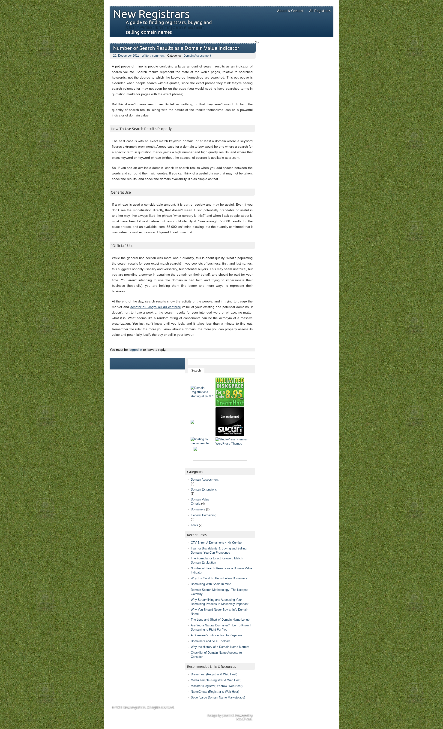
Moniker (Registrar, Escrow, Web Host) (216, 686)
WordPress (244, 719)
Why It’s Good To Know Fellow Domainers (219, 578)
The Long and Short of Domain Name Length (220, 619)
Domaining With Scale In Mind (211, 584)
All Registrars (320, 11)
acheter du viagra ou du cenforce (155, 307)
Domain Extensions (204, 489)
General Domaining (203, 515)
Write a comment (153, 55)
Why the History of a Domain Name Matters (220, 647)
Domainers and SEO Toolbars (210, 641)
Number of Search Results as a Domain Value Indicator (176, 48)
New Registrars (151, 14)
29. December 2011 (126, 55)
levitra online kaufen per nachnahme (165, 27)
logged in (135, 349)
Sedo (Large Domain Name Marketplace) (218, 697)
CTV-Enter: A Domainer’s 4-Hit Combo (216, 542)
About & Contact (290, 11)
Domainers (198, 509)
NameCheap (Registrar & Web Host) (215, 691)
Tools (194, 525)
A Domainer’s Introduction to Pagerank (216, 635)
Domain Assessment (197, 55)
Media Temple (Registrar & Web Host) (216, 680)
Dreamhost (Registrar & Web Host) (214, 674)
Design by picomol (220, 715)
